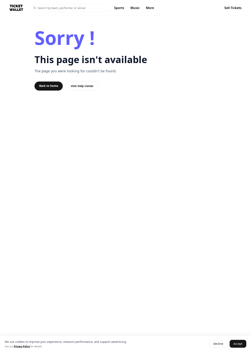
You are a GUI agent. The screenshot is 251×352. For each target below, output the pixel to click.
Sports (119, 8)
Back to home (48, 86)
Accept (238, 344)
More (150, 8)
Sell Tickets (233, 8)
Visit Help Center (82, 86)
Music (135, 8)
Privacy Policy (22, 346)
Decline (218, 344)
